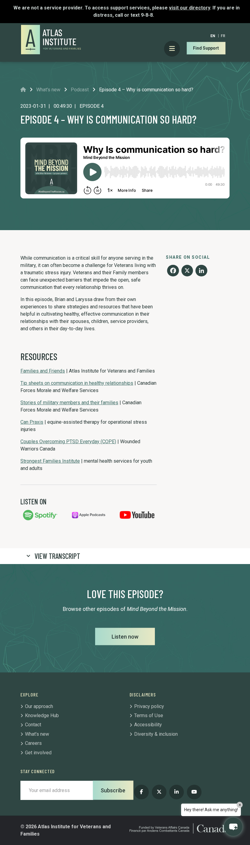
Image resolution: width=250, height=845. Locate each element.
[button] (233, 827)
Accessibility (148, 725)
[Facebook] (173, 271)
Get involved (38, 753)
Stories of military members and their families (69, 402)
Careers (33, 743)
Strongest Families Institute (50, 461)
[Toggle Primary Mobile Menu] (172, 49)
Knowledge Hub (42, 715)
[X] (187, 271)
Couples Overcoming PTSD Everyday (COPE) (68, 441)
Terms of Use (148, 715)
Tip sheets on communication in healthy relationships (76, 383)
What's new (48, 90)
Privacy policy (149, 706)
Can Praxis (31, 422)
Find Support (206, 48)
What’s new (37, 734)
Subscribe (113, 790)
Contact (33, 725)
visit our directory (189, 8)
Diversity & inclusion (156, 734)
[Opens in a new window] (40, 514)
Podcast (80, 90)
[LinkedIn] (201, 271)
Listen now (125, 636)
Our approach (39, 706)
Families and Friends (42, 371)
